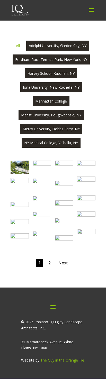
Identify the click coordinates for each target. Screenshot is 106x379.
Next (63, 263)
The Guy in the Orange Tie (62, 360)
